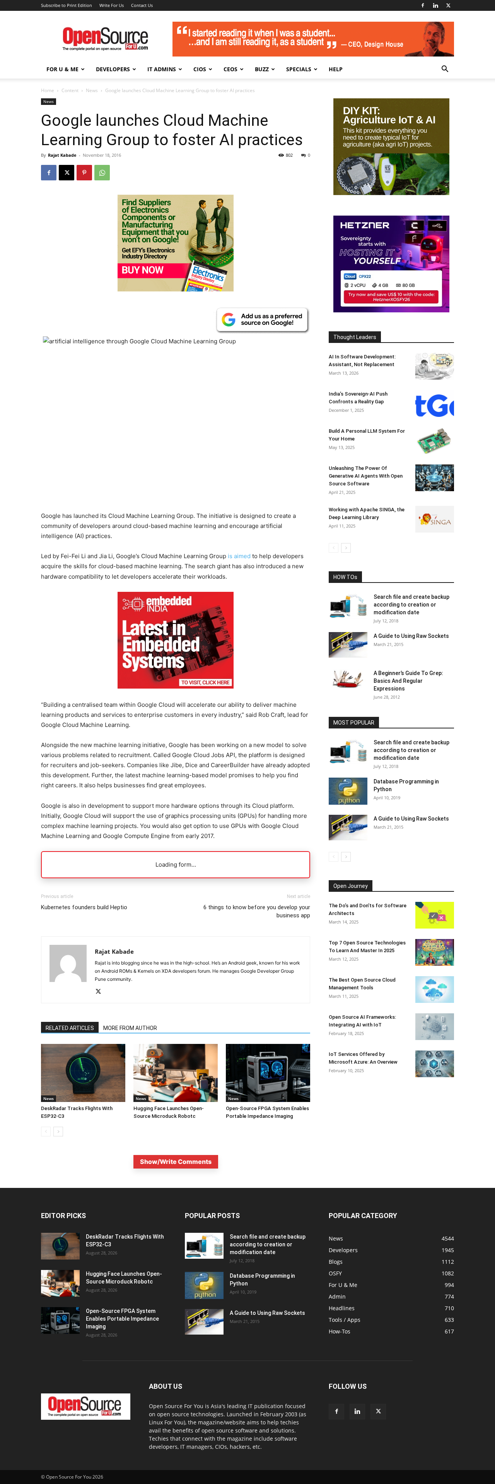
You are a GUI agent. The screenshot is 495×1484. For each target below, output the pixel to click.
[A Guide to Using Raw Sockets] (348, 645)
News (92, 90)
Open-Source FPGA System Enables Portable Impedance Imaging (122, 1319)
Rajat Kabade (62, 155)
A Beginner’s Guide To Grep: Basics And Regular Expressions (408, 681)
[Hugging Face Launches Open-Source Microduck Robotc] (175, 1073)
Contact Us (142, 5)
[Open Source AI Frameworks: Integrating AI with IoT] (434, 1026)
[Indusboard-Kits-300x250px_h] (391, 193)
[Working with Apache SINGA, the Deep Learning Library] (434, 519)
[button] (444, 70)
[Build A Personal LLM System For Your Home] (434, 440)
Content (70, 90)
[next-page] (58, 1131)
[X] (448, 5)
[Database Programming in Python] (348, 791)
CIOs (199, 69)
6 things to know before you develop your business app (256, 911)
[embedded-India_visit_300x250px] (176, 694)
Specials (298, 69)
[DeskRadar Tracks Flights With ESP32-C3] (83, 1073)
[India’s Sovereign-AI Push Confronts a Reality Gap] (434, 403)
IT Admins (161, 69)
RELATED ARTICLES (70, 1028)
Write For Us (111, 5)
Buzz (262, 69)
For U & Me (62, 69)
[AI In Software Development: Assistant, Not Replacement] (434, 366)
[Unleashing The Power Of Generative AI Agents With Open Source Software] (434, 477)
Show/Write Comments (176, 1161)
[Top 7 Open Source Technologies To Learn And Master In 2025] (434, 952)
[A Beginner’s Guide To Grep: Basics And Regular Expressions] (348, 679)
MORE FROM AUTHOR (130, 1028)
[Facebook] (422, 5)
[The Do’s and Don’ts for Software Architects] (434, 915)
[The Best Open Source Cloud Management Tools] (434, 989)
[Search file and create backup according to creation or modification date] (348, 606)
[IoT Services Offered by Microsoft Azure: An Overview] (434, 1063)
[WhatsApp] (102, 172)
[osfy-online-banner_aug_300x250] (391, 310)
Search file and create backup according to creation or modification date (411, 604)
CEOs (230, 69)
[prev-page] (46, 1131)
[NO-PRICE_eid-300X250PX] (176, 289)
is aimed (239, 556)
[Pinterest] (84, 172)
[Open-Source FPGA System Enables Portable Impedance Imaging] (268, 1073)
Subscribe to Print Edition (66, 5)
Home (47, 90)
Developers (113, 69)
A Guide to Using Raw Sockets (411, 636)
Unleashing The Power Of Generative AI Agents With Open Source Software (366, 476)
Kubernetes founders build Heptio (84, 907)
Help (336, 69)
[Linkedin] (435, 5)
